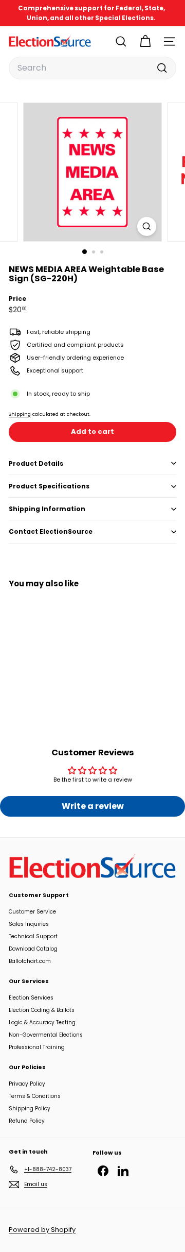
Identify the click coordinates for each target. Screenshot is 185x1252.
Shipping (20, 414)
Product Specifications (49, 486)
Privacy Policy (27, 1084)
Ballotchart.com (30, 961)
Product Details (36, 463)
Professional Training (37, 1047)
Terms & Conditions (35, 1096)
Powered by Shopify (42, 1229)
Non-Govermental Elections (46, 1035)
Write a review (93, 806)
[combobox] (92, 68)
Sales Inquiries (29, 924)
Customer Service (32, 912)
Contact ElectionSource (50, 531)
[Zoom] (146, 226)
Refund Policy (27, 1121)
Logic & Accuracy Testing (42, 1022)
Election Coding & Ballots (42, 1010)
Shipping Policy (29, 1108)
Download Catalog (33, 949)
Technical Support (33, 936)
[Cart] (145, 41)
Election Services (31, 998)
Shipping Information (47, 508)
